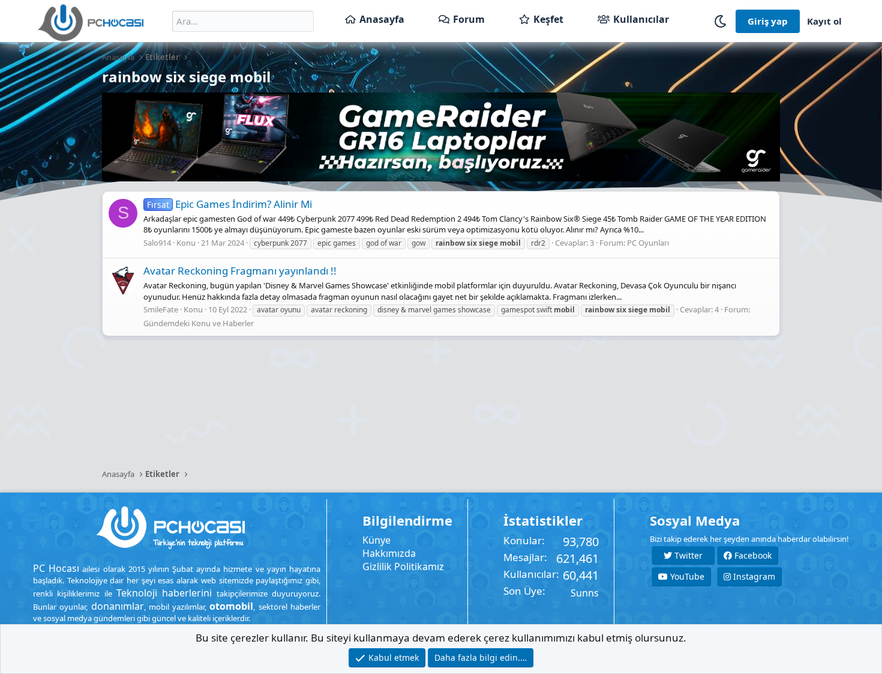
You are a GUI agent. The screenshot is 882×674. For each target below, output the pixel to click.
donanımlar (117, 606)
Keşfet (548, 19)
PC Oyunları (648, 242)
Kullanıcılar (641, 19)
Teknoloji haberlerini (164, 593)
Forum (469, 19)
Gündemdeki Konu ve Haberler (198, 323)
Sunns (585, 593)
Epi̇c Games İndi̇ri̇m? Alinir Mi (229, 204)
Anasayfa (381, 19)
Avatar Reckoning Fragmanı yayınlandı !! (240, 271)
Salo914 (157, 242)
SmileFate (160, 309)
